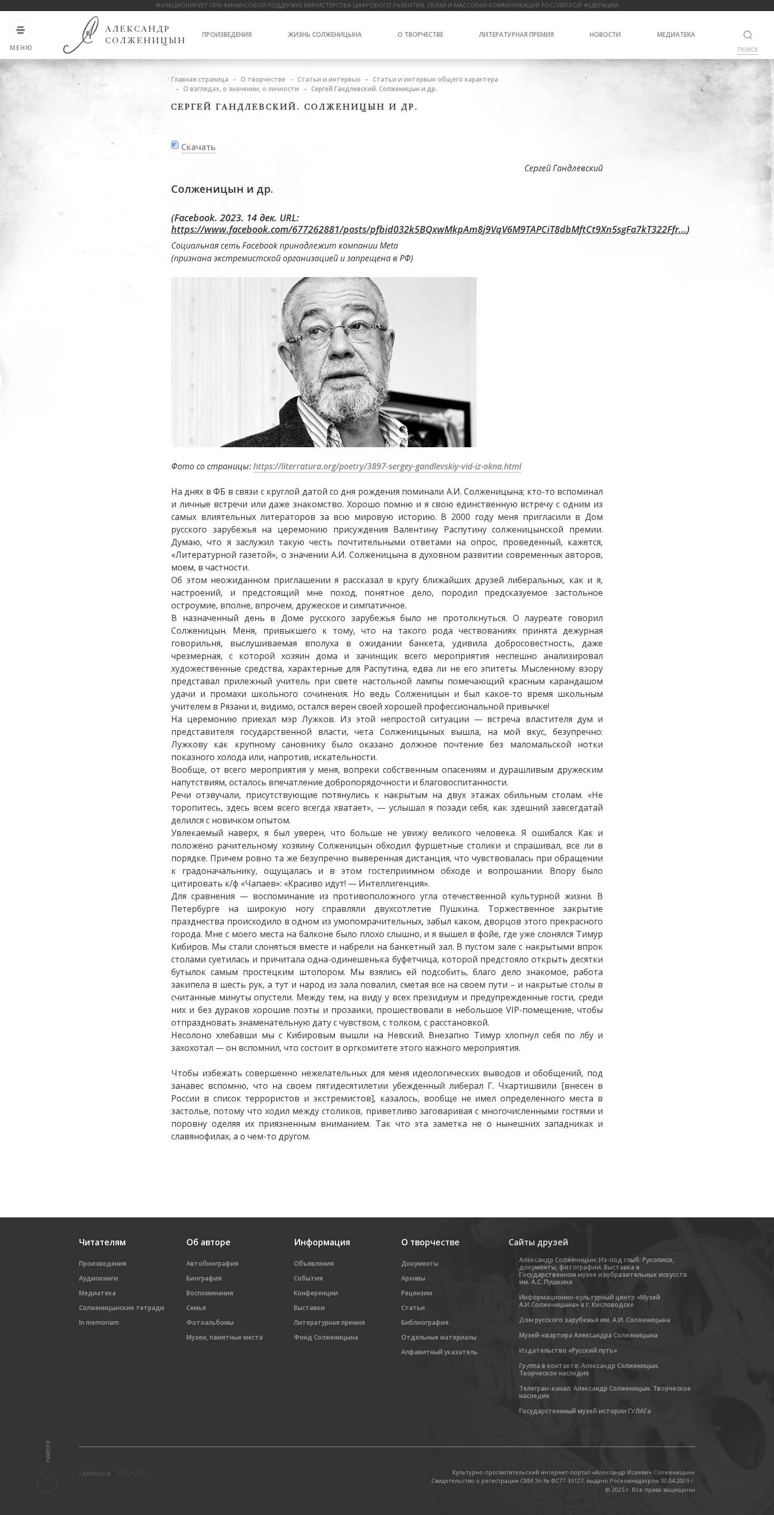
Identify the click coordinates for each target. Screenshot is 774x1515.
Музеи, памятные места (224, 1337)
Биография (204, 1278)
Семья (196, 1307)
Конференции (316, 1292)
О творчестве (420, 34)
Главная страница (200, 79)
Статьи (413, 1307)
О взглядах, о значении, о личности (241, 88)
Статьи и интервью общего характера (435, 79)
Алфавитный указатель (439, 1351)
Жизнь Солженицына (325, 34)
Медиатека (676, 34)
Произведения (227, 34)
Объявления (314, 1263)
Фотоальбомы (210, 1322)
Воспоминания (209, 1292)
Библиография (425, 1322)
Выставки (309, 1307)
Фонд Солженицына (326, 1337)
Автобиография (212, 1263)
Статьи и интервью (329, 79)
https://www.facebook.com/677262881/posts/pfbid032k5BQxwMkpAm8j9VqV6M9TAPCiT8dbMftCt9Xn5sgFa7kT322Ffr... (429, 229)
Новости (605, 34)
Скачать (198, 147)
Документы (420, 1263)
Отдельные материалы (439, 1337)
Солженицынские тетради (121, 1307)
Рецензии (416, 1292)
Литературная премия (516, 34)
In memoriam (99, 1322)
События (308, 1278)
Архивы (413, 1278)
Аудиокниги (98, 1278)
